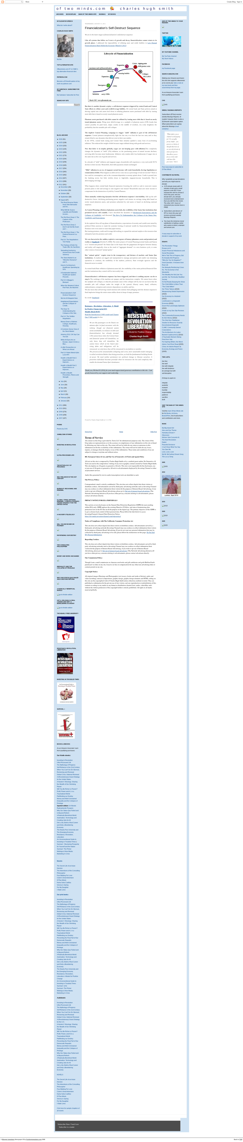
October (63, 193)
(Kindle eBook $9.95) (92, 312)
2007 (60, 418)
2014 (60, 178)
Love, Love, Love (168, 452)
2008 (60, 415)
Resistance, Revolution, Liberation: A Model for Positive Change (67, 976)
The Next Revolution (169, 440)
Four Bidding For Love (64, 875)
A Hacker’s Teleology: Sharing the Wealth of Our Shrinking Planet (67, 923)
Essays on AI (166, 248)
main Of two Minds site (175, 411)
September (64, 197)
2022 (60, 152)
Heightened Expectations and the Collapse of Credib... (69, 304)
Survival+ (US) (62, 986)
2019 (60, 162)
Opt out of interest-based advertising (137, 491)
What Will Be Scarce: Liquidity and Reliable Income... (69, 212)
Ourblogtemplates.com (34, 1139)
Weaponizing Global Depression (173, 291)
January (63, 401)
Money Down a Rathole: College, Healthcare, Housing (69, 324)
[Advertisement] (106, 397)
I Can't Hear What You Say (171, 447)
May (62, 388)
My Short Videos (167, 58)
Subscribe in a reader (66, 1127)
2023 (60, 149)
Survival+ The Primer (64, 849)
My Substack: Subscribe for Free (68, 95)
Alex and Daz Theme (169, 430)
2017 (60, 168)
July (62, 381)
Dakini (164, 442)
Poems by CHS (62, 429)
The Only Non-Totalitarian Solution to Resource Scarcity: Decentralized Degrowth (172, 322)
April (62, 391)
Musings (102, 14)
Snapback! (95, 242)
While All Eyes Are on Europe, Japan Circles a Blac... (70, 342)
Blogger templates (8, 1139)
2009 (60, 412)
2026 (60, 139)
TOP (240, 1139)
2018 (60, 165)
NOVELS (60, 1075)
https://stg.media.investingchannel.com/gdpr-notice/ (103, 516)
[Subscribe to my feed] (58, 1127)
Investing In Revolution (65, 760)
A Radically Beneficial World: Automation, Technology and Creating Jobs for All (67, 818)
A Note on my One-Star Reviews (173, 311)
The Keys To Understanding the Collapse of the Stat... (69, 311)
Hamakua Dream (168, 433)
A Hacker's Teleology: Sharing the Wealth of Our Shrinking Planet (67, 784)
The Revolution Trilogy (170, 246)
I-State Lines (61, 890)
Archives (59, 14)
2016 (60, 172)
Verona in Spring (62, 885)
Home (121, 432)
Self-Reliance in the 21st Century (68, 767)
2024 (60, 146)
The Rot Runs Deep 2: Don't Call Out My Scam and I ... (70, 227)
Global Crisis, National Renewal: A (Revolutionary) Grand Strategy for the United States (68, 777)
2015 (60, 175)
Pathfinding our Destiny (65, 796)
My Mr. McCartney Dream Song (172, 454)
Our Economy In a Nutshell (171, 296)
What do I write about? (64, 25)
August (62, 200)
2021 (60, 155)
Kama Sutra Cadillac (64, 882)
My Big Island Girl (168, 428)
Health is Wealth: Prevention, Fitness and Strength (70, 375)
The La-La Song (167, 457)
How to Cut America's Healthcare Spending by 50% (70, 267)
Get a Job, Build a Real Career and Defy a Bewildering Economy (67, 825)
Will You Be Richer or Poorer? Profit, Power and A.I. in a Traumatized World (67, 791)
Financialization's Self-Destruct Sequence (112, 28)
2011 (60, 405)
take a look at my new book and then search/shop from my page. (172, 85)
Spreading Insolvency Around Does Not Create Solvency (70, 252)
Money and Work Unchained (67, 799)
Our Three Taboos (168, 289)
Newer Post (88, 432)
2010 (60, 408)
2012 (60, 184)
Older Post (153, 432)
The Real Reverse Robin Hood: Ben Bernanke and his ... (69, 205)
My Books (112, 14)
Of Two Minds (61, 880)
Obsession (165, 435)
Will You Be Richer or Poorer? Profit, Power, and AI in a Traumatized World (67, 1034)
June (62, 385)
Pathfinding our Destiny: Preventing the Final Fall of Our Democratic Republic (67, 938)
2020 (60, 159)
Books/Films (71, 14)
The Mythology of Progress (66, 765)
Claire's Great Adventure (65, 878)
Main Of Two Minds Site (87, 14)
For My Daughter (62, 887)
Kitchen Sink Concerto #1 (170, 437)
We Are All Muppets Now (69, 298)
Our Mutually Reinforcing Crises (173, 267)
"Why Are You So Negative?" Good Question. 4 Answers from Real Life (173, 262)
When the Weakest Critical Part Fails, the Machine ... (70, 288)
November (64, 190)
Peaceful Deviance (168, 445)
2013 (60, 181)
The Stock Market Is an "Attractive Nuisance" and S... (69, 260)
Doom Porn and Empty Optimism (173, 306)
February (64, 398)
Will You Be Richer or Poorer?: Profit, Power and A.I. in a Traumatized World (67, 930)
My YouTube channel (169, 56)
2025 (60, 142)
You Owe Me (166, 449)
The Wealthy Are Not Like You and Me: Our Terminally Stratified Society (173, 277)
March (63, 394)
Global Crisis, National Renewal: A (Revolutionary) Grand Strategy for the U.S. (68, 1019)
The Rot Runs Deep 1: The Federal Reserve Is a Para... (70, 234)
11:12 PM (108, 420)
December (64, 187)
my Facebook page (168, 68)
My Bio (59, 59)
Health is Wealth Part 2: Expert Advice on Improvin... (69, 360)
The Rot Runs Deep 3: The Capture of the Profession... (70, 219)
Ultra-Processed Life (64, 762)
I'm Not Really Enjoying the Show (173, 282)
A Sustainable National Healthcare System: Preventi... (68, 275)
